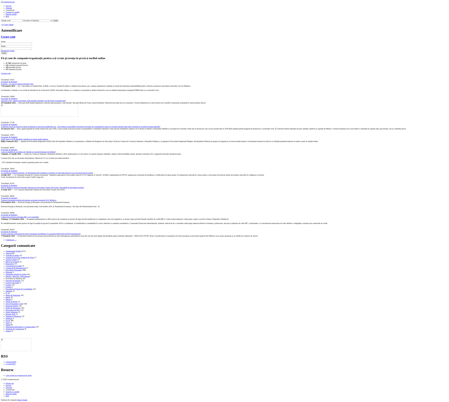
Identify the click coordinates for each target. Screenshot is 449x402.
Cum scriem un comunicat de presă (18, 375)
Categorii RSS (11, 362)
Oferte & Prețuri (12, 302)
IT (6, 293)
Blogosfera (10, 264)
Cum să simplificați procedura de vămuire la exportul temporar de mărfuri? (28, 152)
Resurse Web (10, 314)
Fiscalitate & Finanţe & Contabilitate (19, 289)
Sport (8, 323)
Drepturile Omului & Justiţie (16, 274)
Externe (8, 285)
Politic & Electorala (13, 308)
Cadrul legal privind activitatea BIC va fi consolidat (20, 217)
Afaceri (8, 253)
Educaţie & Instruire (13, 281)
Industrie (9, 291)
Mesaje (8, 300)
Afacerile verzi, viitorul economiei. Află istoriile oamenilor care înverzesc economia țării (33, 101)
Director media (11, 14)
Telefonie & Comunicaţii (15, 329)
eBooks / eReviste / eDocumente (18, 276)
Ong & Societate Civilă (14, 304)
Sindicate (9, 318)
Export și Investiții (12, 283)
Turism (8, 331)
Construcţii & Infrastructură (16, 268)
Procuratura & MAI (13, 310)
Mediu (8, 297)
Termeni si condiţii (12, 12)
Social (8, 321)
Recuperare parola (7, 51)
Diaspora (9, 272)
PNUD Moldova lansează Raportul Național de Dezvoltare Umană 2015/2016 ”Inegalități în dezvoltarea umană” (42, 188)
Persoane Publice (12, 306)
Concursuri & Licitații (14, 266)
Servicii (8, 6)
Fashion (8, 287)
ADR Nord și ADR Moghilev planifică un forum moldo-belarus (24, 139)
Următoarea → (11, 240)
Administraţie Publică (14, 251)
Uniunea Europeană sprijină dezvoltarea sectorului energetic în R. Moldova (28, 200)
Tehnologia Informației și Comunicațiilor (21, 327)
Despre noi (10, 383)
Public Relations (12, 312)
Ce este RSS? (11, 364)
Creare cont (8, 36)
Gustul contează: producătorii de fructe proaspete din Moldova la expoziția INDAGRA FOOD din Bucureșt (41, 234)
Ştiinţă (8, 325)
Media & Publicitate (13, 295)
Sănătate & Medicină (13, 316)
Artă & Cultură (11, 260)
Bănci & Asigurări (12, 262)
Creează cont (6, 73)
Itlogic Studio (22, 400)
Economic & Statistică (9, 82)
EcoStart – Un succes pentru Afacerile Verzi (17, 84)
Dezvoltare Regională (14, 270)
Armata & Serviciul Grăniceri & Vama (20, 258)
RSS (7, 16)
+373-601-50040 (7, 25)
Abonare (9, 8)
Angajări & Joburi (12, 255)
